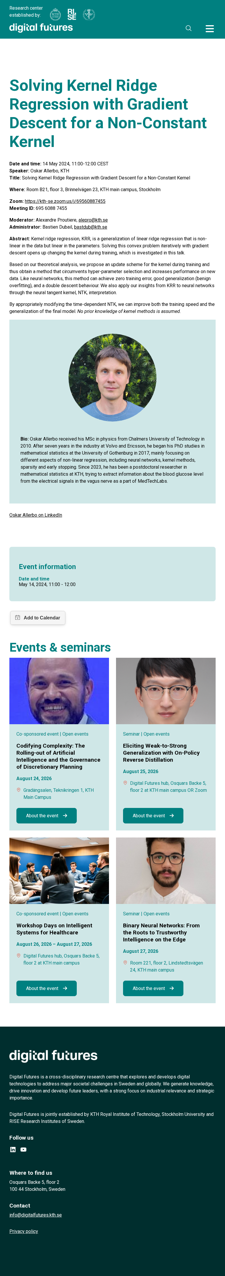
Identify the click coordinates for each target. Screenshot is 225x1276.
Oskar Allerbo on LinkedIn (35, 515)
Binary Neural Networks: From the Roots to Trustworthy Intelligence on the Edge (161, 932)
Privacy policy (23, 1231)
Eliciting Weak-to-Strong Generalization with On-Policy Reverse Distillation (161, 752)
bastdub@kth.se (90, 227)
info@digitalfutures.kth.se (35, 1215)
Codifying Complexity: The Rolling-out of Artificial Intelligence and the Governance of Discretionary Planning (58, 756)
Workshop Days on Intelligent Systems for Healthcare (54, 929)
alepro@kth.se (93, 220)
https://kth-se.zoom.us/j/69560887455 (65, 201)
